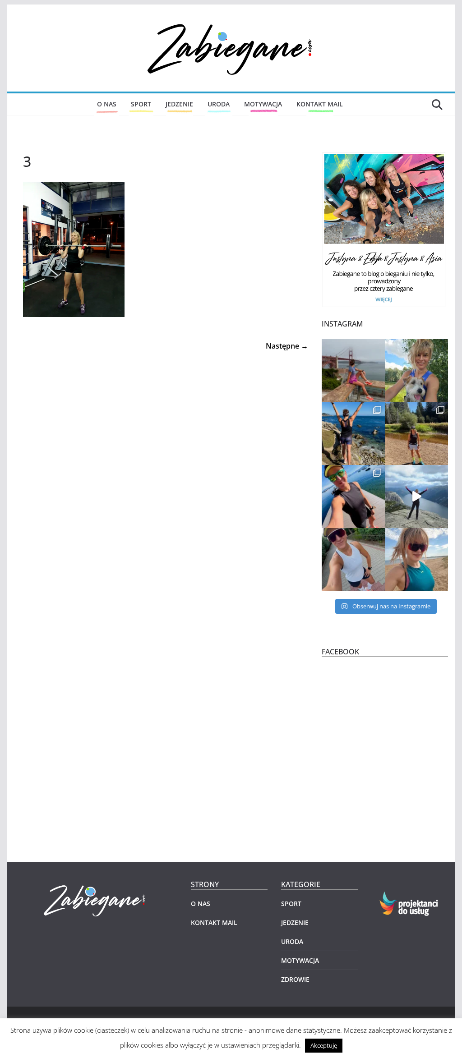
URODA (219, 104)
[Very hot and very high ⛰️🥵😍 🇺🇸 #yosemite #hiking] (416, 433)
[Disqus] (161, 465)
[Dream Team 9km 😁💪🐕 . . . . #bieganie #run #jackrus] (416, 370)
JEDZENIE (179, 104)
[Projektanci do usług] (409, 896)
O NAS (106, 104)
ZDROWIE (295, 979)
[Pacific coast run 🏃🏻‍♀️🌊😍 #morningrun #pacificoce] (353, 433)
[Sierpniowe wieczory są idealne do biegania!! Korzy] (353, 559)
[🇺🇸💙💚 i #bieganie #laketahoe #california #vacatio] (353, 496)
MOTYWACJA (263, 104)
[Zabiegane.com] (96, 885)
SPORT (141, 104)
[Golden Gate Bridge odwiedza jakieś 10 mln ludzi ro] (353, 370)
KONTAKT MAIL (319, 104)
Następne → (287, 346)
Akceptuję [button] (323, 1045)
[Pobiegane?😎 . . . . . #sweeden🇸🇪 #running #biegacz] (416, 559)
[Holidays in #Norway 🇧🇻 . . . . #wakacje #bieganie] (416, 496)
